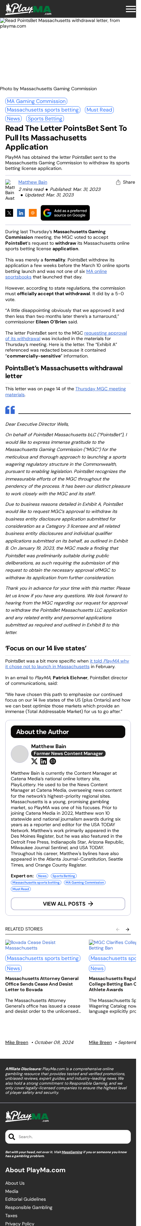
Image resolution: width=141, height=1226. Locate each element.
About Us (15, 1183)
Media (11, 1191)
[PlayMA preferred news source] (65, 212)
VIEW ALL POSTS (64, 903)
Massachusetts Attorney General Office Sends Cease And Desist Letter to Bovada (42, 983)
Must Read (99, 109)
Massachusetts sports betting (43, 109)
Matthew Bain (32, 182)
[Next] (127, 929)
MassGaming (72, 1152)
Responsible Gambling (28, 1207)
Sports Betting (45, 118)
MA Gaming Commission (36, 101)
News (13, 118)
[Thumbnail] (43, 945)
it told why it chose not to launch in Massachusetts (67, 664)
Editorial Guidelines (25, 1199)
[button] (130, 9)
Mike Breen (16, 1042)
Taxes (11, 1215)
